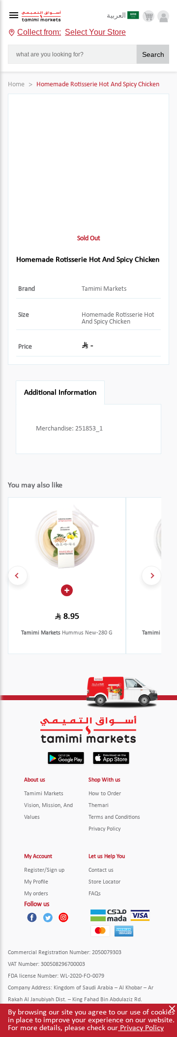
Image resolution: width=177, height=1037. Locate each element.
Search (153, 54)
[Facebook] (32, 917)
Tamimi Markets (104, 289)
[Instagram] (63, 917)
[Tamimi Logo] (41, 16)
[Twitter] (48, 917)
